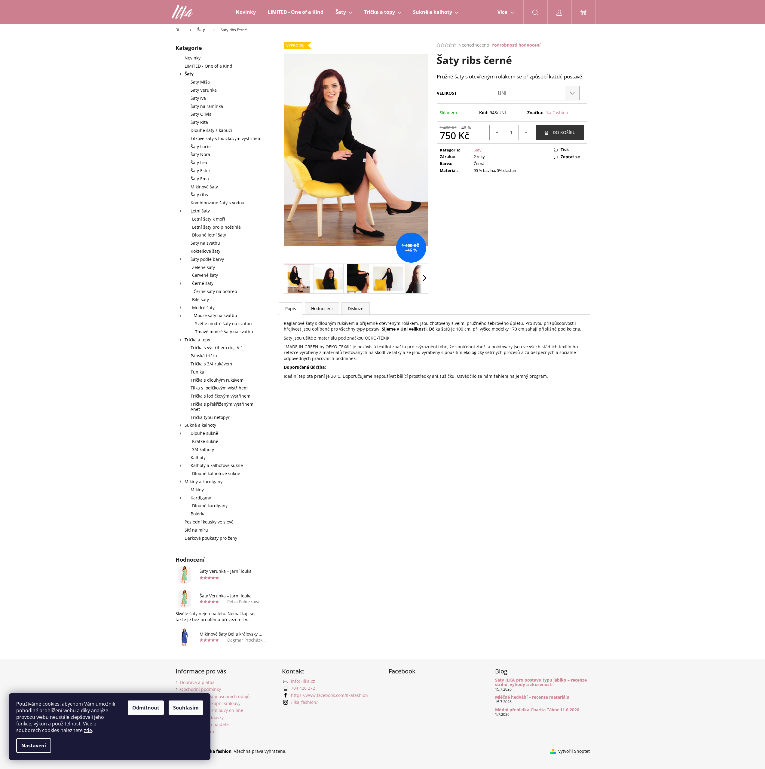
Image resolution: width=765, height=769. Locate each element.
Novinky (192, 58)
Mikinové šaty (204, 187)
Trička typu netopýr (210, 417)
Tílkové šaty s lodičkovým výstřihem (226, 138)
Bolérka (198, 514)
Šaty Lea (199, 162)
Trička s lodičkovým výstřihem (220, 396)
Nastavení (33, 745)
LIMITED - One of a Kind (208, 66)
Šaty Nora (200, 154)
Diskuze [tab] (355, 308)
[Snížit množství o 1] (497, 132)
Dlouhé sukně (204, 433)
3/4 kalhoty (203, 449)
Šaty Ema (200, 179)
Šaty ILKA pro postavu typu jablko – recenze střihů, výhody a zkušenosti (541, 682)
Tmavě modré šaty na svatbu (224, 331)
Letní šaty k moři (208, 219)
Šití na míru (196, 530)
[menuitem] (246, 12)
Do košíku (564, 132)
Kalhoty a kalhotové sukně (217, 465)
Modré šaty (203, 307)
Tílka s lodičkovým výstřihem (219, 388)
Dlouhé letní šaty (209, 235)
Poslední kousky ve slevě (209, 522)
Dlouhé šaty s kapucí (211, 130)
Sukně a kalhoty (200, 425)
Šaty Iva (198, 98)
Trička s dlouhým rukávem (217, 380)
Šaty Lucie (201, 146)
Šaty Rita (199, 122)
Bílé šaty (200, 299)
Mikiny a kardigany (203, 481)
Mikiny (197, 490)
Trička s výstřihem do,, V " (216, 347)
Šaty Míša (200, 82)
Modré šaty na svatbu (215, 315)
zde (88, 730)
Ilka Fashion (556, 112)
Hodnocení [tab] (322, 308)
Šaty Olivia (201, 114)
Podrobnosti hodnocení (515, 45)
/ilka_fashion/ (304, 702)
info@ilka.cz (303, 681)
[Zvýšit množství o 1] (526, 132)
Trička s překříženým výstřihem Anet (222, 406)
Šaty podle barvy (207, 259)
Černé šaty (202, 283)
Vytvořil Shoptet (574, 751)
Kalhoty (198, 457)
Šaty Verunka (204, 90)
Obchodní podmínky (200, 689)
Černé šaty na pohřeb (215, 291)
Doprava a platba (197, 682)
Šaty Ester (200, 170)
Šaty (189, 74)
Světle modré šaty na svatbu (223, 323)
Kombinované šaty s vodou (217, 203)
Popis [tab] (290, 308)
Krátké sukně (205, 441)
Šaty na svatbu (205, 243)
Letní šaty (200, 211)
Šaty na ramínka (207, 106)
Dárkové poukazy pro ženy (211, 538)
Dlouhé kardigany (210, 505)
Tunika (197, 372)
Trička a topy (197, 340)
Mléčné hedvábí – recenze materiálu (532, 697)
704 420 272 (303, 688)
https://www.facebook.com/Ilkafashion (329, 695)
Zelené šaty (203, 267)
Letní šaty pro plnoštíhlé (216, 227)
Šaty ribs (199, 194)
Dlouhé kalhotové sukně (216, 473)
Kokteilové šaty (205, 251)
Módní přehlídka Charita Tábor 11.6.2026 (537, 709)
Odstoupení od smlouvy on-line (211, 710)
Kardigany (201, 498)
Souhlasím (186, 707)
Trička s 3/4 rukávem (211, 364)
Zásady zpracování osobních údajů (215, 696)
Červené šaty (205, 275)
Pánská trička (204, 356)
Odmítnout (145, 707)
